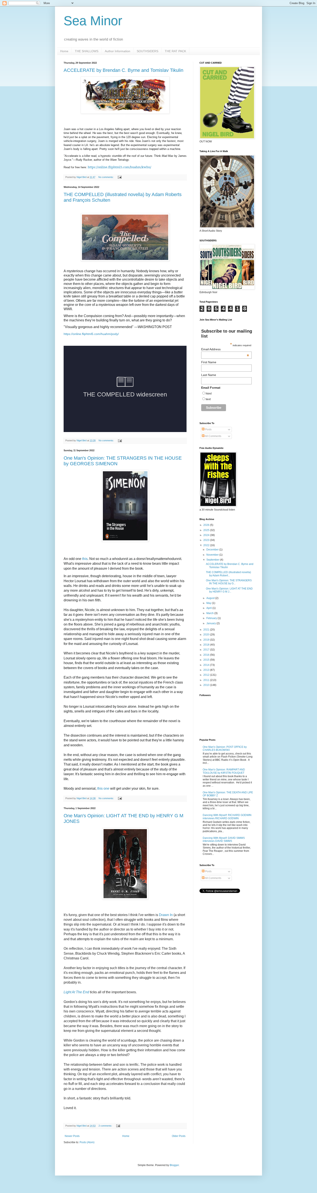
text (208, 399)
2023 (206, 540)
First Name (208, 362)
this (85, 559)
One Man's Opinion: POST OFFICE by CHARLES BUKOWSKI (225, 748)
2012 (206, 674)
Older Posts (178, 1136)
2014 (206, 664)
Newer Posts (72, 1136)
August (210, 598)
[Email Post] (119, 177)
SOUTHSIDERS (147, 51)
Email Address (225, 349)
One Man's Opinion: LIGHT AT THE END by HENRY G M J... (229, 590)
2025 (206, 530)
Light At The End (76, 992)
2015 (206, 659)
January (211, 623)
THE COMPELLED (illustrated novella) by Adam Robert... (228, 574)
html (209, 393)
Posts (208, 429)
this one (103, 788)
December (212, 549)
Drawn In (166, 915)
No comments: (106, 177)
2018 (206, 644)
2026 (206, 525)
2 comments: (106, 1125)
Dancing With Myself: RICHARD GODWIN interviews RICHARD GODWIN (227, 817)
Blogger (174, 1165)
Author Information (117, 51)
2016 (206, 654)
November (212, 554)
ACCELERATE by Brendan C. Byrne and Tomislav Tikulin (123, 70)
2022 (206, 545)
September (213, 559)
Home (64, 51)
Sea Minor (93, 21)
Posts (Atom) (87, 1142)
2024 (206, 535)
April (209, 608)
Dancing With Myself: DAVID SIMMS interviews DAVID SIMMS (224, 839)
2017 (206, 649)
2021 (206, 629)
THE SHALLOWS (86, 51)
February (212, 618)
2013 (206, 669)
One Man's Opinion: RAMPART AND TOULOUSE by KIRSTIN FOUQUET (224, 771)
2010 (206, 685)
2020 (206, 634)
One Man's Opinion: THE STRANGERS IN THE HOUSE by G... (229, 582)
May (209, 603)
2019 (206, 639)
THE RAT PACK (175, 51)
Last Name (208, 375)
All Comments (212, 436)
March (210, 613)
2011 (206, 680)
